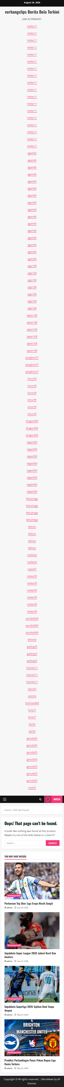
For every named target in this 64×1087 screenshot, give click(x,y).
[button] (4, 799)
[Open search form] (40, 799)
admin (10, 907)
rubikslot (32, 555)
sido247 (32, 689)
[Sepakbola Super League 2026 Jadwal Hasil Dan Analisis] (32, 930)
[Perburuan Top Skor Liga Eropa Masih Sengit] (32, 880)
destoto (32, 639)
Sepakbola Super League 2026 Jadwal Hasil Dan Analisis (30, 955)
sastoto (32, 696)
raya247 (32, 569)
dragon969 (32, 421)
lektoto (32, 526)
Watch (57, 799)
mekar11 (32, 26)
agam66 (32, 153)
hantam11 (32, 667)
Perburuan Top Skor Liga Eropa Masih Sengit (28, 903)
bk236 (32, 724)
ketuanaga (32, 498)
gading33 (32, 646)
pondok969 (32, 618)
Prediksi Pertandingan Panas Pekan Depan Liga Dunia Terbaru (30, 1062)
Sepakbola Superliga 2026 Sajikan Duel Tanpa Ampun (29, 1008)
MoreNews (48, 1079)
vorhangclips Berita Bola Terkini (32, 12)
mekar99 (32, 576)
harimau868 (32, 703)
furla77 (32, 710)
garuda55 (32, 738)
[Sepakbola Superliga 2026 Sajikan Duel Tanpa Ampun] (32, 984)
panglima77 (32, 357)
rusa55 (32, 787)
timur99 (32, 378)
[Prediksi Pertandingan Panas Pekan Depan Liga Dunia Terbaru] (32, 1037)
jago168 (32, 265)
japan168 (32, 315)
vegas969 (32, 442)
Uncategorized (14, 895)
